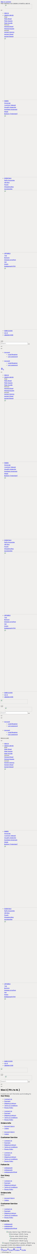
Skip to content (6, 2)
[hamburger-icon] (1, 740)
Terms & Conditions (11, 1105)
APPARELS (7, 253)
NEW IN (6, 13)
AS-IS (6, 333)
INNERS (6, 101)
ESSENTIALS (7, 178)
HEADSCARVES (9, 15)
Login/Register (13, 354)
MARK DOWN (8, 331)
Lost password (13, 357)
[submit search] (29, 713)
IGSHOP (18, 1247)
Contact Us (8, 1099)
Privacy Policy (8, 1108)
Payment (7, 1101)
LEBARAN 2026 (8, 335)
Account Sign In (9, 1126)
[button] (18, 1177)
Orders (6, 1128)
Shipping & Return (10, 1103)
